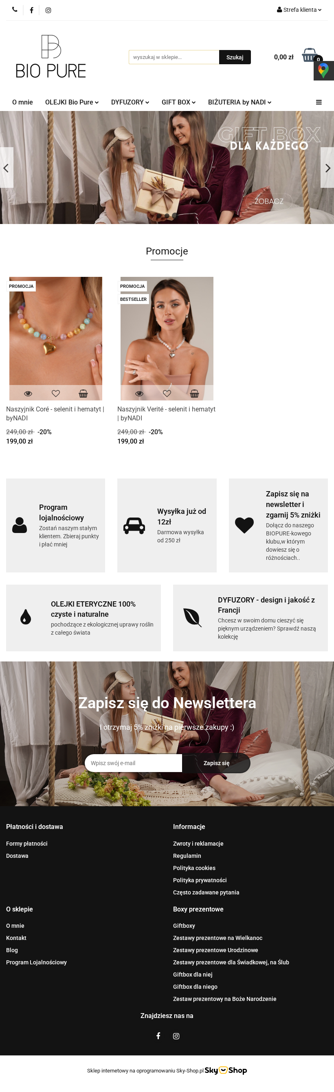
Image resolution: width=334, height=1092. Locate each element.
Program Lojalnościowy (36, 962)
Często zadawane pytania (206, 892)
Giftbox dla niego (195, 986)
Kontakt (16, 938)
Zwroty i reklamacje (198, 843)
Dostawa (17, 856)
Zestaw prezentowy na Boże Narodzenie (225, 999)
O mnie (22, 102)
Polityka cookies (194, 868)
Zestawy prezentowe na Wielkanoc (217, 938)
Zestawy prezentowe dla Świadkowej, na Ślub (231, 962)
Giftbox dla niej (193, 974)
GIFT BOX (177, 102)
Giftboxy (184, 925)
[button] (34, 827)
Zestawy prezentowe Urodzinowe (215, 950)
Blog (12, 950)
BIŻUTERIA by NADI (238, 102)
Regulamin (187, 856)
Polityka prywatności (200, 880)
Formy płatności (27, 843)
